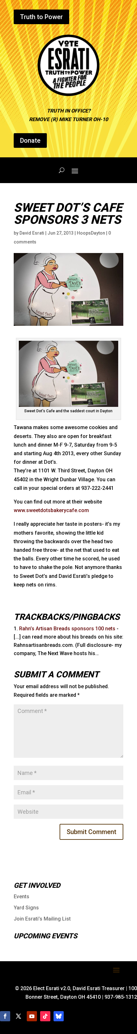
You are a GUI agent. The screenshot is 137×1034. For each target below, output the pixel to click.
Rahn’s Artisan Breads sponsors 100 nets (67, 629)
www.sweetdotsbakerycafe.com (51, 510)
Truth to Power (41, 17)
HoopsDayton (91, 233)
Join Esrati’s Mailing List (42, 919)
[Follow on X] (18, 1016)
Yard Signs (26, 908)
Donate (30, 140)
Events (21, 897)
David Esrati (31, 233)
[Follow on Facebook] (5, 1016)
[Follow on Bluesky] (59, 1016)
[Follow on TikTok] (45, 1016)
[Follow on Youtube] (32, 1016)
